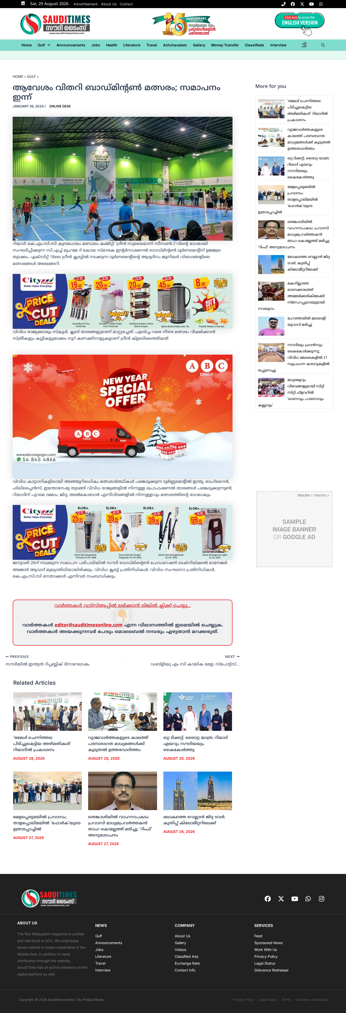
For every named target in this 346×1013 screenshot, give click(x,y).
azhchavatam (175, 45)
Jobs (95, 45)
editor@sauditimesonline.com (89, 625)
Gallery (199, 45)
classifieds (254, 45)
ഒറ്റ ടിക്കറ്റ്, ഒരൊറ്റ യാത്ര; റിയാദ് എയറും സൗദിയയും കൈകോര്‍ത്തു (195, 744)
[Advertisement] (294, 451)
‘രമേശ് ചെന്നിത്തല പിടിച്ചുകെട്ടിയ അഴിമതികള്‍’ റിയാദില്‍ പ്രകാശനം (42, 744)
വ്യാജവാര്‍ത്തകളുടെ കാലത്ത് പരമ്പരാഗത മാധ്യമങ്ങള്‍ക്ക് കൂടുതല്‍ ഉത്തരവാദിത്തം (118, 744)
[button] (44, 45)
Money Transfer (225, 45)
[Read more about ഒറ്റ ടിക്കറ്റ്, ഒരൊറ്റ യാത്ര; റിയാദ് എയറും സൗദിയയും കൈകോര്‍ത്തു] (197, 711)
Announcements (70, 45)
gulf (41, 45)
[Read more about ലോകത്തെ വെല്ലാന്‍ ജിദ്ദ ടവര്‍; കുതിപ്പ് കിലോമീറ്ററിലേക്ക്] (197, 791)
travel (151, 45)
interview (278, 45)
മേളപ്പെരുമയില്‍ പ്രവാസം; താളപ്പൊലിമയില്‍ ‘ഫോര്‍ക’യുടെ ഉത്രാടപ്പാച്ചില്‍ (47, 823)
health (111, 45)
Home (27, 45)
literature (131, 45)
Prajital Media (93, 1000)
